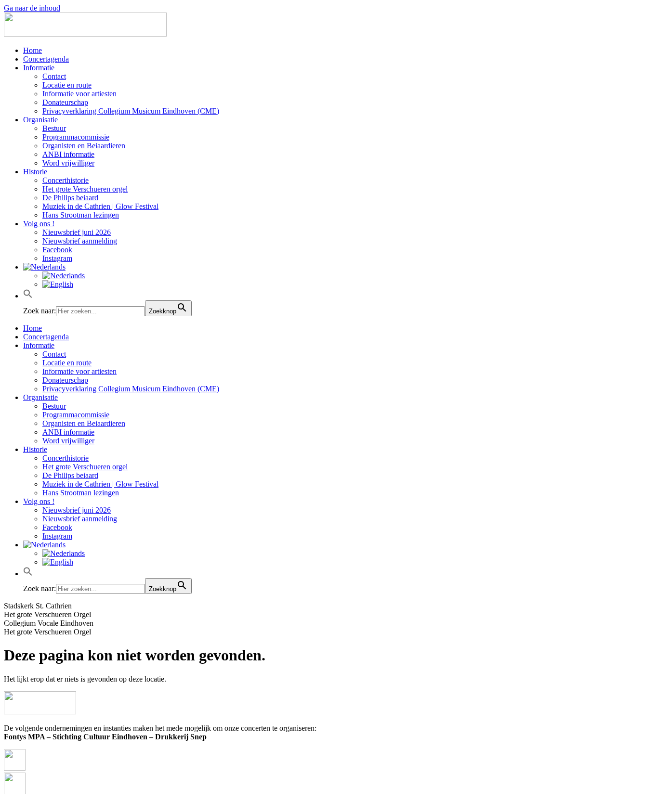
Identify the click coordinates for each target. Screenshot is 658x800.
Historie (35, 172)
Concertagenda (46, 59)
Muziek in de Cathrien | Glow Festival (100, 206)
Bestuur (54, 128)
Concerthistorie (65, 180)
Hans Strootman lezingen (80, 215)
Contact (54, 76)
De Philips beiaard (70, 198)
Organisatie (40, 120)
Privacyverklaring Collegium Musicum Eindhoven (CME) (130, 111)
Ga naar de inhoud (32, 8)
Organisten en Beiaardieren (83, 146)
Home (32, 50)
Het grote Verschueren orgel (85, 189)
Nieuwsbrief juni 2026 (76, 232)
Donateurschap (65, 102)
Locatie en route (67, 85)
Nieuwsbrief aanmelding (79, 241)
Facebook (57, 249)
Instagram (57, 258)
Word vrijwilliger (68, 163)
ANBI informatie (68, 154)
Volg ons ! (38, 223)
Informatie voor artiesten (79, 94)
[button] (28, 296)
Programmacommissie (75, 137)
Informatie (38, 68)
